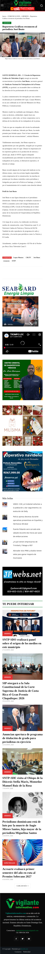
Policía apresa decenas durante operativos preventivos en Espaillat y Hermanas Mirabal (27, 520)
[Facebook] (16, 938)
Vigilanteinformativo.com (15, 913)
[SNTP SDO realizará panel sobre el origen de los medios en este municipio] (22, 623)
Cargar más (22, 886)
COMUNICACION (14, 16)
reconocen (6, 261)
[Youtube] (29, 938)
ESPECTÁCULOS (9, 863)
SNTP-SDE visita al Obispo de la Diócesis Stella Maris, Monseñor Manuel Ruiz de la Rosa (22, 781)
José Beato (36, 257)
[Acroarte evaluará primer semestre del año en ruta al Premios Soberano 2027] (22, 852)
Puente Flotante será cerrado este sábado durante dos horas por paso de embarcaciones (27, 533)
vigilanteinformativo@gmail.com (27, 930)
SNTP (14, 261)
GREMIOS (25, 16)
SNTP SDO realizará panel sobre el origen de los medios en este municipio (21, 643)
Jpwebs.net (24, 949)
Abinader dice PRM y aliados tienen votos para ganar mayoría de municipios (27, 554)
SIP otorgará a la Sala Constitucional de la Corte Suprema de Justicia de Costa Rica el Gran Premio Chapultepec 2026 (20, 691)
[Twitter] (22, 938)
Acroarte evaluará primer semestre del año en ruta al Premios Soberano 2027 (18, 872)
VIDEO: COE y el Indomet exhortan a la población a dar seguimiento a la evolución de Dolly (27, 507)
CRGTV (28, 257)
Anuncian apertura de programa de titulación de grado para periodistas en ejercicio (22, 738)
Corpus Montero (18, 257)
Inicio (4, 16)
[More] (35, 65)
